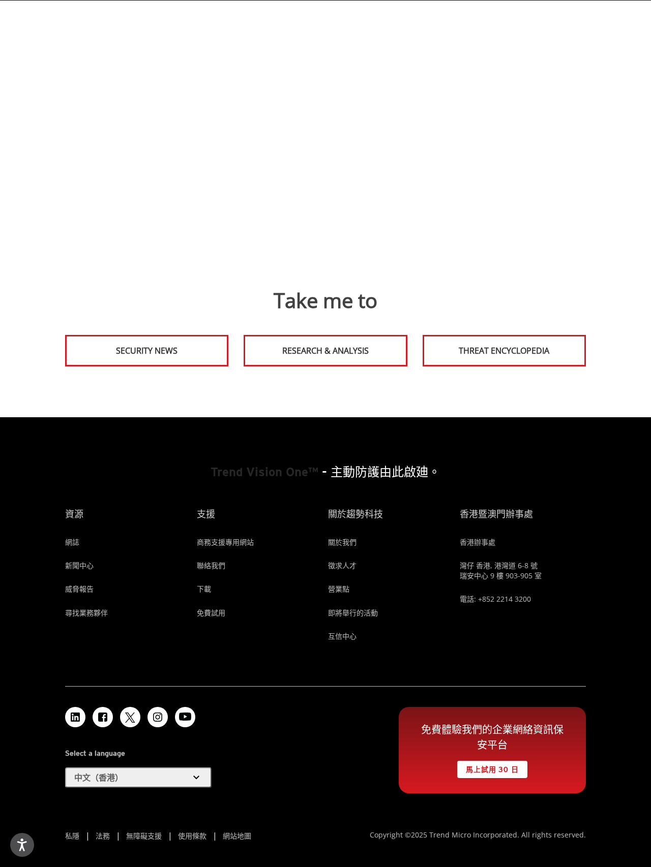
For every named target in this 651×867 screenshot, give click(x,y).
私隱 (72, 836)
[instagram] (157, 717)
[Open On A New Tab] (130, 717)
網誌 (72, 542)
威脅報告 (79, 589)
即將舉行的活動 (353, 612)
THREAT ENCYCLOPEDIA (504, 350)
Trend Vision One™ (264, 472)
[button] (138, 777)
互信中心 (342, 636)
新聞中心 (79, 565)
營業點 (338, 589)
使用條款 (192, 836)
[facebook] (103, 717)
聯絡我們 (211, 565)
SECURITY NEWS (122, 346)
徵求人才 (342, 565)
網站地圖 (237, 836)
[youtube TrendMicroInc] (185, 717)
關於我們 (342, 542)
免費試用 (211, 612)
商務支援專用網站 (225, 542)
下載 (204, 589)
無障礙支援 (144, 836)
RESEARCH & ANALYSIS (325, 350)
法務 (103, 836)
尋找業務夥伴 (86, 612)
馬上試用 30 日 (488, 767)
